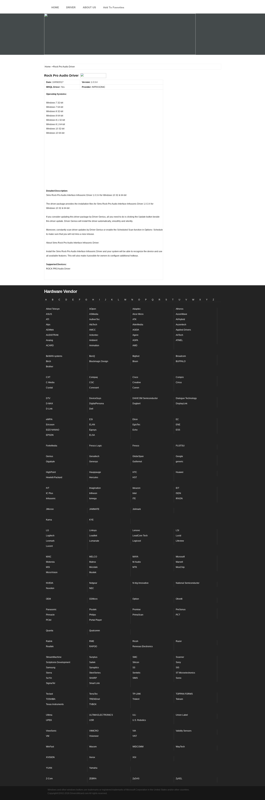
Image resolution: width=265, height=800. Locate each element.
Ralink (49, 641)
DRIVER (71, 7)
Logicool (136, 541)
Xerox (92, 757)
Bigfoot (135, 356)
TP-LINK (136, 694)
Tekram (179, 699)
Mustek (92, 572)
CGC (91, 382)
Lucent (49, 546)
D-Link (49, 408)
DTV (48, 398)
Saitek (92, 662)
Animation (94, 345)
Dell (91, 408)
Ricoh (135, 641)
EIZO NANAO (52, 430)
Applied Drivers (183, 330)
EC (177, 419)
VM (47, 736)
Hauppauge (95, 472)
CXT (48, 377)
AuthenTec (94, 319)
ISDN (178, 493)
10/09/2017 (57, 82)
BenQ (92, 356)
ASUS (49, 314)
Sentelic (136, 673)
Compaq (93, 377)
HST (134, 477)
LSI (177, 530)
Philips (92, 614)
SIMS (135, 678)
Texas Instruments (55, 704)
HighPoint (51, 472)
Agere (135, 335)
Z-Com (49, 778)
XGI (134, 757)
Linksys (93, 530)
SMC (134, 657)
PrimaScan (137, 614)
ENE (178, 424)
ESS (178, 430)
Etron (135, 419)
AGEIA (135, 330)
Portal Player (95, 620)
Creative (136, 382)
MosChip (180, 567)
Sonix (178, 678)
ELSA (92, 435)
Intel (134, 493)
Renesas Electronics (142, 646)
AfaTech (93, 324)
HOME (55, 7)
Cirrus (179, 382)
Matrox (92, 562)
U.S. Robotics (139, 720)
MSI (48, 567)
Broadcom (181, 356)
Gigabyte (50, 461)
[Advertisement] (74, 163)
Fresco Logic (95, 445)
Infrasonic (51, 498)
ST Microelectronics (185, 673)
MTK (134, 567)
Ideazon (136, 488)
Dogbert (136, 403)
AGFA (135, 340)
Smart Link (94, 683)
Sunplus (93, 657)
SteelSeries (95, 673)
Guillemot (137, 461)
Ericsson (50, 424)
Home (48, 66)
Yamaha (93, 768)
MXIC (48, 556)
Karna (49, 519)
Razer (179, 641)
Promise (136, 609)
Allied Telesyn (53, 309)
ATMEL (179, 340)
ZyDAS (135, 778)
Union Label (182, 715)
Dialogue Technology (186, 398)
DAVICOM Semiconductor (145, 398)
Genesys (93, 461)
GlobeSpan (138, 456)
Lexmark (50, 541)
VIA (134, 731)
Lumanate (94, 541)
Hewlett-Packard (54, 477)
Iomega (93, 498)
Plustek (92, 609)
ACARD (50, 345)
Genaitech (94, 456)
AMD (134, 345)
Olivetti (179, 599)
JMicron (50, 509)
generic (179, 461)
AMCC (92, 330)
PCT (178, 614)
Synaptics (94, 667)
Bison (135, 361)
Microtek (93, 567)
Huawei (179, 472)
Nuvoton (50, 588)
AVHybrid (180, 319)
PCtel (48, 620)
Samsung (50, 667)
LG (47, 530)
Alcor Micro (137, 314)
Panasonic (51, 609)
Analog (49, 340)
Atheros (179, 309)
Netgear (93, 583)
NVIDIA (49, 583)
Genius (49, 456)
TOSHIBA (50, 699)
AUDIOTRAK (52, 335)
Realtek (50, 646)
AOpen (92, 309)
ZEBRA (92, 778)
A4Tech (179, 335)
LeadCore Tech (140, 535)
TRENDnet (94, 699)
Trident (135, 699)
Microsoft (180, 556)
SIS (177, 667)
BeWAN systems (54, 356)
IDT (177, 488)
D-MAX (49, 403)
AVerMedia (137, 324)
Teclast (49, 694)
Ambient (93, 340)
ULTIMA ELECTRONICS (101, 715)
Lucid (178, 535)
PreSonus (181, 609)
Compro (180, 377)
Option (135, 599)
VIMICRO (93, 731)
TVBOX (92, 704)
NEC (91, 588)
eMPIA (49, 419)
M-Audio (136, 562)
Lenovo (136, 530)
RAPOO (93, 646)
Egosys (92, 430)
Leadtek (93, 535)
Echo (135, 430)
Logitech (50, 535)
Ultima (49, 715)
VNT (134, 736)
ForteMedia (51, 445)
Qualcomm (94, 630)
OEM (48, 599)
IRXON (179, 498)
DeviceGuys (95, 398)
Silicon (135, 662)
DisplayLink (181, 403)
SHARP (93, 678)
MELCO (93, 556)
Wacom (93, 746)
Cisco (135, 377)
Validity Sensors (183, 731)
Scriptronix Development (58, 662)
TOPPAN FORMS (184, 694)
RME (91, 641)
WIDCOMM (137, 746)
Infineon (93, 493)
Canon (135, 387)
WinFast (50, 746)
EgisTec (136, 424)
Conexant (94, 387)
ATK (134, 319)
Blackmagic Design (98, 361)
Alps (48, 324)
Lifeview (180, 541)
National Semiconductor (187, 583)
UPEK (49, 720)
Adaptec (136, 309)
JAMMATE (94, 509)
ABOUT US (89, 7)
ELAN (92, 424)
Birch (48, 361)
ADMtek (50, 330)
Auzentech (181, 324)
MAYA (135, 556)
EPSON (50, 435)
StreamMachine (53, 657)
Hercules (93, 477)
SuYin (49, 678)
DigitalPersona (96, 403)
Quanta (49, 630)
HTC (134, 472)
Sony (178, 662)
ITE (134, 498)
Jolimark (136, 509)
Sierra (49, 673)
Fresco (135, 445)
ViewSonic (51, 731)
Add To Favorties (113, 7)
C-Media (50, 382)
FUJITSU (180, 445)
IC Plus (49, 493)
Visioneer (94, 736)
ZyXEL (179, 778)
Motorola (50, 562)
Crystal (49, 387)
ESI (91, 419)
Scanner (180, 657)
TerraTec (93, 694)
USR (91, 720)
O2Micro (93, 599)
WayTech (180, 746)
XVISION (50, 757)
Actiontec (93, 335)
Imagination (95, 488)
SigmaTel (50, 683)
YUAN (49, 768)
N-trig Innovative (140, 583)
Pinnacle (50, 614)
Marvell (179, 562)
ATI (47, 319)
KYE (91, 519)
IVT (47, 488)
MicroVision (52, 572)
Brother (49, 366)
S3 (133, 667)
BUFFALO (181, 361)
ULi (134, 715)
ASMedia (93, 314)
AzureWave (181, 314)
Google (179, 456)
